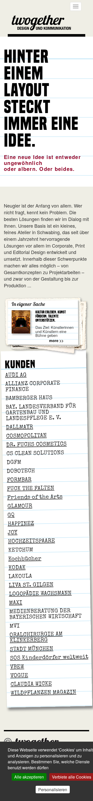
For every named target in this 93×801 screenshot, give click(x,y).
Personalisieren (52, 789)
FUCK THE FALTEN (30, 489)
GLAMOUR (19, 507)
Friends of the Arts (35, 497)
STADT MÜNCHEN (31, 649)
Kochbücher (24, 559)
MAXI (15, 603)
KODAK (16, 568)
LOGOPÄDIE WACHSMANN (40, 594)
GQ (10, 515)
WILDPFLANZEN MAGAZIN (43, 693)
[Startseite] (43, 23)
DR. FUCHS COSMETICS (36, 444)
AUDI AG (15, 375)
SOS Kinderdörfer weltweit (49, 657)
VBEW (17, 667)
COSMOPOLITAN (26, 436)
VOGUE (19, 676)
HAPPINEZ (20, 524)
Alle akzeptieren (29, 777)
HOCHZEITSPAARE (31, 541)
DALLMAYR (19, 427)
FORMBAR (19, 480)
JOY (12, 533)
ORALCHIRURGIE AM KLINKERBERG (36, 638)
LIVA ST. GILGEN (31, 585)
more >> (56, 340)
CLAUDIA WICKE (31, 684)
